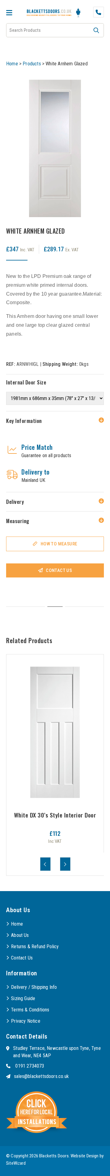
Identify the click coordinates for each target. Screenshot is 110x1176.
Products (32, 64)
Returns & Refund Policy (35, 946)
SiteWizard (16, 1163)
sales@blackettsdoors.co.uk (41, 1076)
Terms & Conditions (30, 1010)
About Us (20, 935)
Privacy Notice (25, 1021)
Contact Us (59, 570)
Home (12, 64)
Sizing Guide (23, 998)
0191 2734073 (29, 1066)
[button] (96, 30)
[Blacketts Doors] (49, 13)
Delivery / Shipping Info (34, 987)
